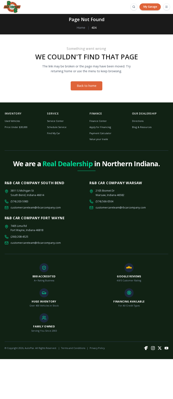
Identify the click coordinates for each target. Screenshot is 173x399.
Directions (137, 121)
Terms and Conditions (73, 348)
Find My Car (53, 133)
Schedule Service (56, 127)
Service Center (55, 121)
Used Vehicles (12, 121)
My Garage (150, 6)
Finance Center (98, 121)
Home (81, 28)
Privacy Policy (97, 348)
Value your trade (98, 139)
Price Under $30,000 (16, 127)
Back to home (86, 86)
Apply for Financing (100, 127)
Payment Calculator (100, 133)
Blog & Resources (141, 127)
